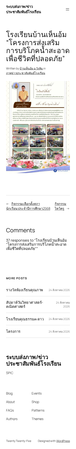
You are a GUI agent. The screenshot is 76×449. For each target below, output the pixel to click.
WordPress (63, 441)
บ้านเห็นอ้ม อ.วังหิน (31, 68)
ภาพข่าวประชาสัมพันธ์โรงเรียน (25, 73)
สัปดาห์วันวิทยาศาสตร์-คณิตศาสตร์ (24, 304)
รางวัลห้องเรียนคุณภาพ (24, 290)
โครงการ (13, 331)
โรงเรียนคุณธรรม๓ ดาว (25, 319)
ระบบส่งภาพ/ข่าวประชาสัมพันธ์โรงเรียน (23, 9)
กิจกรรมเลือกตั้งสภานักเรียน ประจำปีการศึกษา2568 (28, 206)
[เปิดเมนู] (67, 9)
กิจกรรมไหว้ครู (60, 206)
